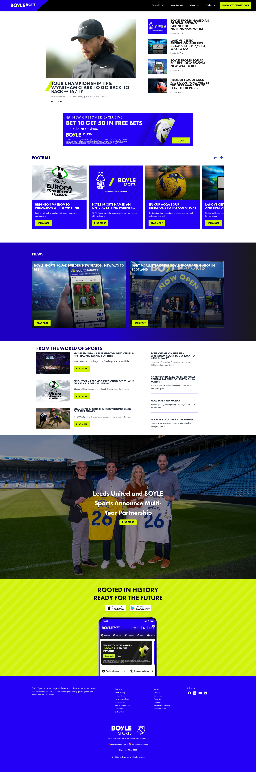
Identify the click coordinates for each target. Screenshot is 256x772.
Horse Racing (176, 5)
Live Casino (119, 709)
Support (156, 693)
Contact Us (158, 696)
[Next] (221, 157)
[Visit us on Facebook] (189, 693)
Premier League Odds (123, 705)
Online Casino (120, 712)
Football (155, 5)
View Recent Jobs (160, 709)
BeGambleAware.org (140, 744)
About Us (157, 699)
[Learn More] (115, 608)
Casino (209, 5)
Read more (81, 368)
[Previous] (215, 157)
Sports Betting (120, 693)
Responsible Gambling (162, 705)
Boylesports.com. (126, 757)
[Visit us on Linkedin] (205, 693)
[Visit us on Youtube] (200, 693)
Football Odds (120, 696)
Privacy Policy (158, 702)
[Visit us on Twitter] (195, 693)
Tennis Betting (120, 702)
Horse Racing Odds (122, 699)
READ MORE (43, 223)
